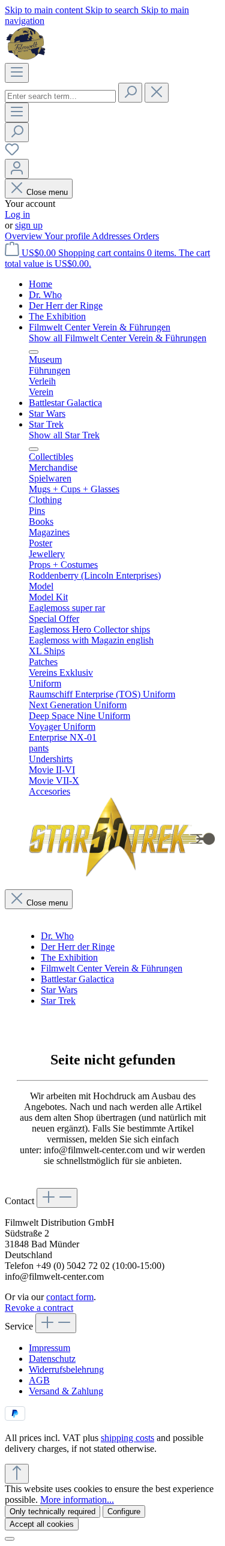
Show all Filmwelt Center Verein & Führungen (117, 338)
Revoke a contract (39, 1308)
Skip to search (113, 10)
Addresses (112, 236)
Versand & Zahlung (66, 1391)
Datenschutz (52, 1358)
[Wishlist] (12, 153)
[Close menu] (33, 352)
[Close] (9, 1539)
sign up (29, 225)
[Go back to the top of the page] (17, 1474)
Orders (146, 236)
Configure (123, 1511)
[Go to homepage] (27, 57)
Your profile (68, 236)
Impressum (49, 1348)
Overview (24, 236)
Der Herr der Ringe (78, 947)
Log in (17, 214)
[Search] (130, 93)
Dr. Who (57, 936)
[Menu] (17, 73)
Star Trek (58, 1000)
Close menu (47, 192)
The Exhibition (69, 957)
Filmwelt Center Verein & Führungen (111, 968)
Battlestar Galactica (77, 979)
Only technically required (52, 1511)
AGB (39, 1380)
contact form (70, 1297)
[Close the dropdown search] (157, 93)
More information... (77, 1499)
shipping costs (127, 1438)
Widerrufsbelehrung (66, 1369)
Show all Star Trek (64, 435)
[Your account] (17, 169)
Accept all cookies (42, 1524)
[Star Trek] (122, 874)
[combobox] (60, 96)
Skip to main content (45, 10)
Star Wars (59, 990)
